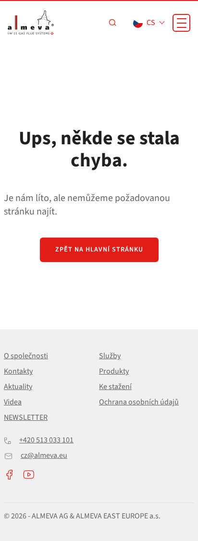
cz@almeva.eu (44, 455)
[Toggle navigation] (181, 23)
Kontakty (18, 371)
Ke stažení (115, 386)
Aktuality (18, 386)
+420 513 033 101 (46, 440)
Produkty (114, 371)
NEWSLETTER (26, 417)
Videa (13, 402)
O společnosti (26, 356)
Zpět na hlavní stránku (99, 249)
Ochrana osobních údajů (139, 402)
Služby (110, 356)
